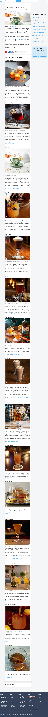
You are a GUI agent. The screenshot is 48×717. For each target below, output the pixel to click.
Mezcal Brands (22, 702)
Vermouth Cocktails (36, 35)
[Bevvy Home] (2, 1)
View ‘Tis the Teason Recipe (12, 99)
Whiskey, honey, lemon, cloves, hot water (12, 219)
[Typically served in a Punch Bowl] (6, 506)
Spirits (11, 694)
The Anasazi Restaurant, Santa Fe (15, 398)
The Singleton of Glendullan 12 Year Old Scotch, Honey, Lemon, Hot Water (16, 344)
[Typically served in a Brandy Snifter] (6, 127)
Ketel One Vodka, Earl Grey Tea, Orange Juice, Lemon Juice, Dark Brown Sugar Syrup (17, 87)
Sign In (35, 696)
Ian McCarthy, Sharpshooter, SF (15, 188)
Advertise (40, 697)
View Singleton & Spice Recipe (15, 354)
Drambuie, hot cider (8, 471)
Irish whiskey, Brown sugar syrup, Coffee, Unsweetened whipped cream (16, 261)
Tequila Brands (22, 701)
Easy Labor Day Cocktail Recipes (39, 22)
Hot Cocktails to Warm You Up (14, 7)
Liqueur (12, 705)
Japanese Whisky (36, 41)
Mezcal (12, 702)
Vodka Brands (22, 697)
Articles (30, 700)
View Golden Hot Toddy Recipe (13, 441)
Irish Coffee (18, 34)
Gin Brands (21, 698)
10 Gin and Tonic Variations (38, 28)
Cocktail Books (31, 704)
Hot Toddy (12, 34)
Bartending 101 (31, 705)
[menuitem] (6, 4)
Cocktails (1, 694)
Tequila (12, 701)
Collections (31, 697)
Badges (30, 706)
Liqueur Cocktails (4, 705)
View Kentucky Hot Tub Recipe (22, 397)
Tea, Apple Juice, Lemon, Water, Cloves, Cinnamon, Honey (14, 546)
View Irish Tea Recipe (14, 186)
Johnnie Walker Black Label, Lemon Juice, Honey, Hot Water (14, 631)
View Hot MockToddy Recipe (17, 558)
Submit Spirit (13, 707)
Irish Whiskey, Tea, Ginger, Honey (10, 175)
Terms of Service (41, 698)
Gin (11, 698)
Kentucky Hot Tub (20, 39)
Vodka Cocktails (3, 697)
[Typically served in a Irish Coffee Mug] (6, 259)
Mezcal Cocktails (4, 702)
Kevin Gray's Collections (37, 43)
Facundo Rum (12, 143)
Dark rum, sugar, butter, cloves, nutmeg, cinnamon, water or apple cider (16, 303)
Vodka (12, 697)
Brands (20, 694)
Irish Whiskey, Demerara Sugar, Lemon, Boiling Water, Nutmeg (15, 509)
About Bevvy (41, 696)
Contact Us (41, 701)
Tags (30, 701)
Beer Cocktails (3, 706)
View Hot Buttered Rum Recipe (16, 313)
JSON (35, 9)
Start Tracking (39, 56)
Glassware (31, 702)
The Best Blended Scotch (37, 39)
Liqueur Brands (22, 705)
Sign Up (31, 696)
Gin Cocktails (3, 698)
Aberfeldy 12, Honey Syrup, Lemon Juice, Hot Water (13, 429)
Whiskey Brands (22, 696)
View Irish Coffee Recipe (19, 272)
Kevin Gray (14, 26)
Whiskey (12, 696)
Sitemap (40, 702)
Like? (35, 3)
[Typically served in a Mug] (6, 84)
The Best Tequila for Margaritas (38, 32)
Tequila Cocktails (4, 701)
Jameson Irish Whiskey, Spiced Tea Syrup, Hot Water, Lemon (14, 590)
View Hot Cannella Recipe (9, 677)
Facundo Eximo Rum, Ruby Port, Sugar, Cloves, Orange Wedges (15, 130)
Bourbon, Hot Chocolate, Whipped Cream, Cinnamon (13, 385)
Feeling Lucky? (3, 707)
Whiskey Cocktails (4, 696)
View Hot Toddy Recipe (11, 230)
